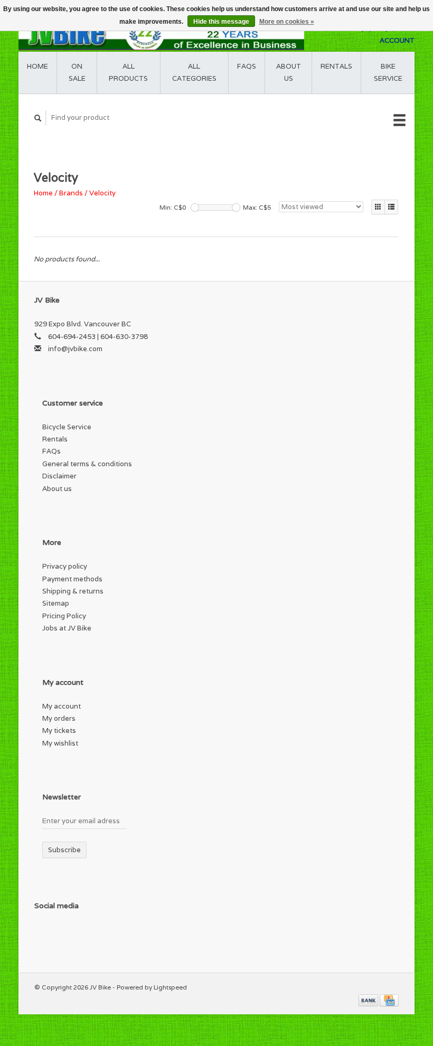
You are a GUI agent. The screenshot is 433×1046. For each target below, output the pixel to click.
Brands (71, 193)
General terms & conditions (87, 463)
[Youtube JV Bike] (109, 933)
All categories (194, 72)
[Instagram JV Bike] (131, 933)
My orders (59, 718)
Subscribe (64, 849)
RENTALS (336, 66)
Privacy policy (64, 566)
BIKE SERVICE (388, 72)
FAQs (246, 66)
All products (128, 72)
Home (37, 66)
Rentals (55, 439)
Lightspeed (170, 987)
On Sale (77, 72)
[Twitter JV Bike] (66, 933)
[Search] (38, 118)
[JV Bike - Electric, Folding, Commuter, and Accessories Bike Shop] (161, 34)
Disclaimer (59, 476)
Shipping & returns (72, 591)
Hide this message (221, 21)
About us (288, 72)
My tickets (59, 730)
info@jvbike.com (75, 348)
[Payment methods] (369, 999)
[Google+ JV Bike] (87, 933)
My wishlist (60, 743)
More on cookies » (286, 21)
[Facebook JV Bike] (44, 933)
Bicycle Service (66, 426)
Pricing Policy (64, 615)
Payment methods (72, 578)
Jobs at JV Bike (66, 628)
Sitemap (55, 603)
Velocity (102, 193)
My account (61, 706)
